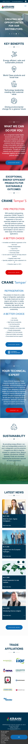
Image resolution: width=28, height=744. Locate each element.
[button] (24, 6)
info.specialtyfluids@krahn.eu (17, 1)
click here (6, 740)
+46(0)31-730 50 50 (6, 1)
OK (19, 737)
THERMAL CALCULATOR (15, 352)
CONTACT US (14, 410)
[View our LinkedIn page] (25, 1)
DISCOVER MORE (14, 162)
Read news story (7, 525)
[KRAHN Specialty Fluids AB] (8, 7)
